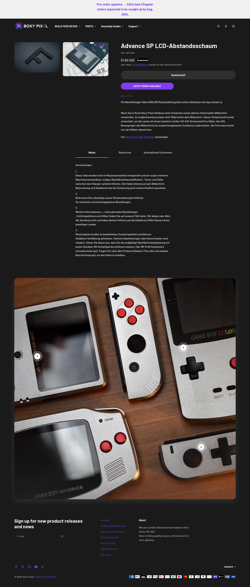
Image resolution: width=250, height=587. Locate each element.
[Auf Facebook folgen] (16, 567)
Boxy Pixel (126, 95)
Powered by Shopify (45, 576)
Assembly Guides (111, 26)
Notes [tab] (92, 152)
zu (103, 211)
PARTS (89, 26)
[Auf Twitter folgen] (22, 567)
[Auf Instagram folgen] (29, 567)
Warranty (106, 554)
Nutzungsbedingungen (113, 525)
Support (133, 26)
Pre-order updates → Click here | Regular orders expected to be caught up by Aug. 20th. (125, 9)
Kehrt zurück (108, 543)
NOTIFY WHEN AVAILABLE (147, 86)
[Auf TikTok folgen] (42, 567)
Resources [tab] (125, 152)
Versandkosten (140, 64)
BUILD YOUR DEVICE (66, 26)
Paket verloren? (109, 548)
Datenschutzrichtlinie (113, 531)
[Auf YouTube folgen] (36, 567)
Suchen (105, 520)
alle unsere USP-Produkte (140, 136)
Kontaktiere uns (110, 537)
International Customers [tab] (158, 152)
